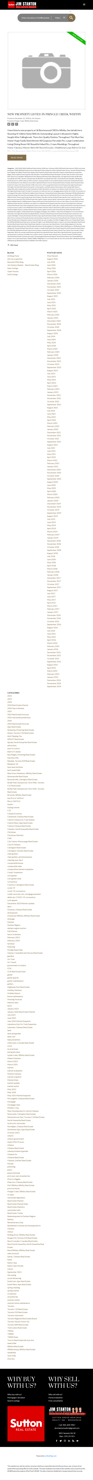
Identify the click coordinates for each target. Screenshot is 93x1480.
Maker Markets (44, 207)
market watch (51, 209)
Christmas (15, 185)
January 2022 (52, 429)
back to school (64, 172)
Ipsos (67, 201)
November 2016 (54, 618)
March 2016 (52, 643)
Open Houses (13, 271)
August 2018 (52, 553)
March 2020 (52, 494)
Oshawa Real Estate (28, 218)
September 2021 (54, 441)
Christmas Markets (25, 185)
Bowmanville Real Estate (44, 176)
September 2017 (54, 587)
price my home (31, 222)
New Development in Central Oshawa (71, 211)
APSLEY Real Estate (24, 172)
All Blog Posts (13, 256)
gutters (68, 199)
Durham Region (29, 195)
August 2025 (52, 296)
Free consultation (55, 1401)
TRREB (34, 238)
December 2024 (54, 321)
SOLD (74, 11)
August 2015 (52, 665)
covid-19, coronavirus (33, 191)
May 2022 (51, 417)
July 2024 (51, 336)
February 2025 (53, 314)
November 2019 (54, 507)
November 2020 (54, 472)
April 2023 (51, 383)
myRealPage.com (51, 1456)
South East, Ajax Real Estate (45, 232)
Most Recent (52, 256)
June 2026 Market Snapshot (45, 203)
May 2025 (51, 305)
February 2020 (53, 497)
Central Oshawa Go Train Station (17, 182)
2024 (24, 168)
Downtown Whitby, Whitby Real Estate (23, 916)
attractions (56, 172)
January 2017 (52, 612)
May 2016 (51, 637)
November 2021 (54, 435)
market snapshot (23, 209)
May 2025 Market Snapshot (19, 1095)
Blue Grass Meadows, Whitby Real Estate (24, 176)
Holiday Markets (17, 201)
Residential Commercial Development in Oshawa (45, 226)
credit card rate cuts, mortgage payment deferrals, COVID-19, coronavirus (63, 191)
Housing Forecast (50, 201)
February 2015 (53, 674)
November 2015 (54, 655)
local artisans (81, 205)
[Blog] (73, 1440)
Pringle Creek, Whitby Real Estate (26, 121)
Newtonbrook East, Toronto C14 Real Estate (41, 213)
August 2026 (52, 259)
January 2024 (52, 355)
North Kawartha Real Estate (63, 213)
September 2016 (54, 624)
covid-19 (24, 191)
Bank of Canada (74, 172)
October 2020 (53, 476)
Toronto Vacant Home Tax (64, 236)
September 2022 (54, 404)
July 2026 (51, 262)
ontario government (72, 216)
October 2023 (56, 216)
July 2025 (51, 299)
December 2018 (54, 541)
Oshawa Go (53, 218)
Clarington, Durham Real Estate (17, 187)
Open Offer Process (15, 1142)
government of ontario (14, 199)
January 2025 (52, 318)
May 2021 (51, 454)
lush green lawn (12, 207)
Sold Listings (12, 274)
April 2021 (51, 457)
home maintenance (39, 201)
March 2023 (53, 207)
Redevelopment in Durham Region (21, 1216)
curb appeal (11, 193)
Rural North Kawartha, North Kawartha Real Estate (68, 228)
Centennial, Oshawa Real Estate (73, 180)
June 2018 (51, 559)
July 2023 (26, 203)
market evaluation (76, 207)
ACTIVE (64, 11)
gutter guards (48, 199)
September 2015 (54, 661)
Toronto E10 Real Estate (14, 236)
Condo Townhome (43, 189)
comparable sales (12, 189)
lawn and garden (29, 205)
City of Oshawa (62, 185)
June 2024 (51, 339)
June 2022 (51, 414)
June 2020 (51, 485)
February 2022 (53, 426)
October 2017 (53, 584)
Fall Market (53, 195)
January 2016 (52, 649)
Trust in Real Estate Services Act (55, 238)
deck (37, 193)
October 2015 (53, 658)
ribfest (62, 226)
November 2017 (54, 581)
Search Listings (13, 1401)
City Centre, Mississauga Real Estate (46, 185)
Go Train (71, 197)
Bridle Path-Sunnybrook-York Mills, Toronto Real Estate (52, 178)
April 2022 (51, 420)
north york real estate (16, 1123)
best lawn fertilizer (70, 174)
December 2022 (54, 395)
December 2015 (54, 652)
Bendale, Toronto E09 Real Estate (44, 174)
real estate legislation (71, 222)
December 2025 (54, 283)
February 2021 (53, 463)
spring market (11, 234)
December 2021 (54, 432)
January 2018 (52, 575)
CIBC (33, 185)
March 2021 (52, 460)
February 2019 (53, 534)
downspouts (61, 193)
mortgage (37, 211)
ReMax (14, 226)
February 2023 (73, 195)
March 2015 (52, 671)
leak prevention (47, 205)
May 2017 (51, 600)
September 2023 (12, 232)
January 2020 (52, 500)
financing (20, 197)
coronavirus (72, 189)
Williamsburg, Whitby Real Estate (18, 240)
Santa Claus (62, 230)
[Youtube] (77, 1440)
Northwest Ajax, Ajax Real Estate (41, 216)
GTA (23, 199)
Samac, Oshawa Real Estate (45, 230)
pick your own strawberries (47, 220)
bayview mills (30, 174)
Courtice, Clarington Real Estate (20, 885)
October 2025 (53, 290)
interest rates (61, 201)
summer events (38, 234)
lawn (21, 205)
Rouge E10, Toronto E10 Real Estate (18, 228)
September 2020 (54, 479)
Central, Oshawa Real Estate (56, 182)
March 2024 (52, 349)
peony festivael (33, 220)
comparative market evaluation (28, 189)
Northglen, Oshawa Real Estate (21, 216)
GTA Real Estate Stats (31, 199)
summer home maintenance (52, 234)
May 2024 (66, 209)
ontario (63, 216)
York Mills (39, 240)
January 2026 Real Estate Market (21, 1012)
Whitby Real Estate (79, 238)
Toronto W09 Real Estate (17, 1325)
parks (26, 220)
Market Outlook (12, 209)
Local (74, 205)
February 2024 (53, 352)
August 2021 (52, 445)
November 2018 (54, 544)
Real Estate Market (15, 1201)
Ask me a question (14, 259)
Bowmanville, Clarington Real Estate (63, 176)
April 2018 (51, 565)
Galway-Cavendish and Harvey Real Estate (49, 197)
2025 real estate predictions (19, 717)
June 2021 (51, 451)
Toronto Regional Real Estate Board (45, 236)
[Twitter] (60, 1440)
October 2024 (53, 327)
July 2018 (51, 556)
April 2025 (51, 308)
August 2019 (52, 516)
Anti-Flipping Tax (12, 172)
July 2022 (51, 410)
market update (42, 209)
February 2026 (53, 277)
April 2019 (51, 528)
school (81, 230)
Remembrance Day (23, 226)
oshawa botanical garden (42, 218)
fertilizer (14, 197)
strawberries (28, 234)
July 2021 (51, 448)
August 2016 (52, 627)
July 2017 (51, 593)
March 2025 (61, 207)
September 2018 (54, 550)
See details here (74, 130)
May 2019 (51, 525)
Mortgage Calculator (16, 1397)
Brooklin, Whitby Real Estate (19, 795)
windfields (32, 240)
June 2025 (51, 302)
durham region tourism (42, 195)
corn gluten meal (62, 189)
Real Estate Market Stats (20, 224)
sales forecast (32, 230)
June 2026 (51, 265)
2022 (16, 168)
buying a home (44, 180)
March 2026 (52, 274)
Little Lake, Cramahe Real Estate (62, 205)
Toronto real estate (28, 236)
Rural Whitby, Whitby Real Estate (17, 230)
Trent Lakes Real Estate (19, 238)
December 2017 (54, 578)
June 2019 (51, 522)
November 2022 (54, 398)
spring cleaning (77, 232)
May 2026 (51, 268)
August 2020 (52, 482)
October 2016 (53, 621)
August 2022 (52, 407)
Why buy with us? (14, 1394)
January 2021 (52, 466)
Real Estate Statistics (35, 224)
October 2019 (53, 510)
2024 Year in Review (48, 168)
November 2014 (54, 683)
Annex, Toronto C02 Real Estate (75, 170)
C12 (50, 180)
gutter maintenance (59, 199)
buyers (37, 180)
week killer (69, 238)
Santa (56, 230)
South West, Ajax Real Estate (62, 232)
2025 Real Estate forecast (66, 168)
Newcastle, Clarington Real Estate (17, 213)
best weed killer (14, 770)
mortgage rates (46, 211)
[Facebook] (56, 1440)
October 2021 (53, 438)
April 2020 (51, 491)
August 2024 (52, 333)
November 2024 (54, 324)
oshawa (18, 218)
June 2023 (33, 203)
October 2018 (53, 547)
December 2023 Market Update (25, 193)
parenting (20, 220)
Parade (14, 220)
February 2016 (53, 646)
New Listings (12, 268)
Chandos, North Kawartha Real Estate (23, 829)
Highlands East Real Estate (18, 987)
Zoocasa (45, 240)
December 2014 (54, 680)
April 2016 (51, 640)
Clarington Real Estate (75, 185)
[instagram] (65, 1440)
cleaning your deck (61, 187)
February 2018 (53, 572)
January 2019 (52, 538)
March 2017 (52, 606)
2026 (16, 170)
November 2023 (54, 361)
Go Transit (78, 197)
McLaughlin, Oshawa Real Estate (24, 211)
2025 (56, 168)
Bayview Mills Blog (15, 262)
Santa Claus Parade (73, 230)
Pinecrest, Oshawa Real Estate (75, 220)
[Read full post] (46, 72)
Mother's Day (55, 211)
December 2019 (54, 503)
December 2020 (54, 469)
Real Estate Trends (59, 224)
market (67, 207)
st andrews (20, 234)
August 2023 (52, 370)
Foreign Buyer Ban (30, 197)
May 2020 (51, 488)
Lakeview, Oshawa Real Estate (19, 1027)
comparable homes (73, 187)
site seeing (21, 232)
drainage (15, 195)
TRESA (29, 238)
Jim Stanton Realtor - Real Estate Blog (23, 265)
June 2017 (51, 596)
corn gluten (53, 189)
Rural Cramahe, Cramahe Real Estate (41, 228)
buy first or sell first (18, 180)
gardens (65, 197)
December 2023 (54, 358)
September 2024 (54, 330)
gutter (41, 199)
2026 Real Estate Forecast (27, 170)
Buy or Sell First (29, 180)
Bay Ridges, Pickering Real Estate (21, 754)
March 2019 (52, 531)
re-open (60, 222)
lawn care (38, 205)
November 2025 (54, 287)
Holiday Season (27, 201)
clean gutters (31, 187)
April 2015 (51, 668)
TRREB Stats (41, 238)
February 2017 (53, 609)
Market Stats (33, 209)
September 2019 (54, 513)
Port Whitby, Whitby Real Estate (17, 222)
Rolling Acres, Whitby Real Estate (75, 226)
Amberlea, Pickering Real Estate (55, 170)
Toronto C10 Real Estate (74, 234)
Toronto (64, 234)
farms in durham (63, 195)
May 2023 (59, 209)
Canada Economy (57, 180)
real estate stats (47, 224)
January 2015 (52, 677)
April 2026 (51, 271)
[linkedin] (69, 1440)
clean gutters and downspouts (45, 187)
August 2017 (52, 590)
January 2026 (52, 280)
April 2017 (51, 603)
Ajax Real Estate (40, 170)
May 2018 (51, 562)
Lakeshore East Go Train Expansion (65, 203)
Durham (21, 195)
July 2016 (51, 630)
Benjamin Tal (59, 174)
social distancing (31, 232)
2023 (20, 168)
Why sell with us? (55, 1394)
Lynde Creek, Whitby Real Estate (28, 207)
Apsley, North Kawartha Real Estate (41, 172)
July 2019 (51, 519)
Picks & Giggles (60, 220)
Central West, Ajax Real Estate (37, 182)
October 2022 (53, 401)
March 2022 (52, 423)
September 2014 (54, 686)
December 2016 (54, 615)
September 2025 (54, 293)
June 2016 (51, 634)
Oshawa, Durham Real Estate (19, 1160)
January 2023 (74, 201)
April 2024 (51, 345)
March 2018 (52, 569)
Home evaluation (55, 1397)
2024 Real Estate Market (34, 168)
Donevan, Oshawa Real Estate (48, 193)
